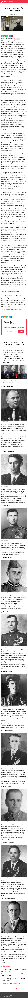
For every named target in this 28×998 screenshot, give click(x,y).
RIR (3, 313)
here (11, 995)
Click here (5, 983)
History (13, 347)
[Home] (2, 2)
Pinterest (18, 38)
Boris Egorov (16, 348)
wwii (3, 962)
